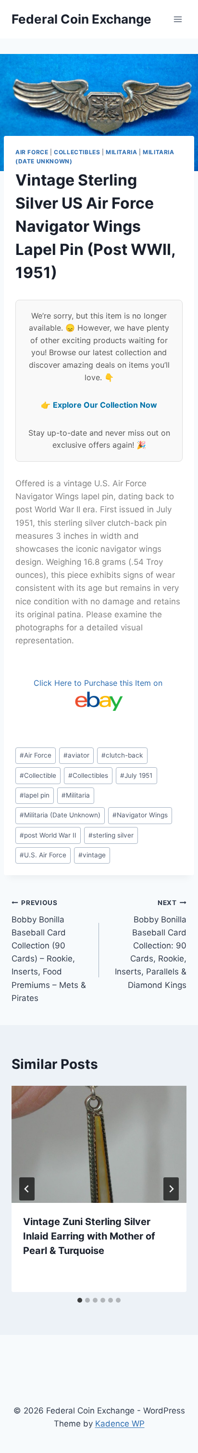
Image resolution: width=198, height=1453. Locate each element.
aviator (76, 755)
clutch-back (122, 755)
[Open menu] (177, 19)
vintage (92, 855)
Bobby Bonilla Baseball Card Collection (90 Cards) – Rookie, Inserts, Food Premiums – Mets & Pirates (49, 951)
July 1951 (136, 775)
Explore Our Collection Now (105, 405)
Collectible (38, 775)
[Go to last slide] (27, 1188)
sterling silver (111, 835)
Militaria (121, 152)
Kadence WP (120, 1423)
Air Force (31, 152)
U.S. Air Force (43, 855)
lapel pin (35, 795)
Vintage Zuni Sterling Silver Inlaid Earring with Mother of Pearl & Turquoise (89, 1236)
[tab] (79, 1300)
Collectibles (77, 152)
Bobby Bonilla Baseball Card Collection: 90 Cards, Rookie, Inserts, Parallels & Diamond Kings (150, 944)
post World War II (48, 835)
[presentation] (99, 1144)
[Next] (171, 1188)
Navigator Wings (140, 815)
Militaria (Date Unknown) (60, 815)
